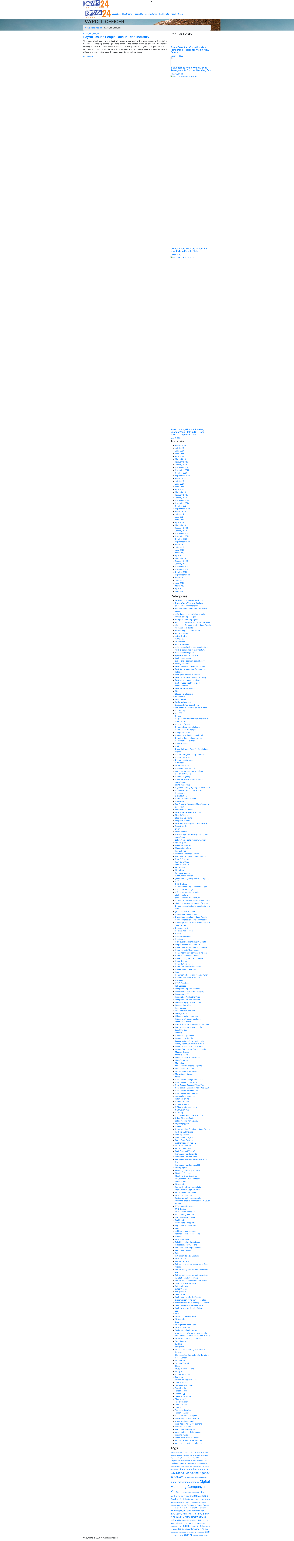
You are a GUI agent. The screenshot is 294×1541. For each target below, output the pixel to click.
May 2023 (179, 716)
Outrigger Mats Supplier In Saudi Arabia (192, 1292)
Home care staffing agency (187, 1113)
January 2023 (181, 727)
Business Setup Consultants (187, 868)
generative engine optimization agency (192, 1041)
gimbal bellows (181, 1058)
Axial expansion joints (184, 815)
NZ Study (179, 1275)
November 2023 (182, 699)
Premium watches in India (186, 1355)
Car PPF (178, 876)
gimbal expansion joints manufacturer (191, 1066)
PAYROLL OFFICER (91, 34)
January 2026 (181, 627)
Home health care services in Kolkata (191, 1116)
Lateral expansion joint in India (188, 1190)
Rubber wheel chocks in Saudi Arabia (191, 1443)
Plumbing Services (183, 1336)
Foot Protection (182, 1027)
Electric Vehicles (182, 978)
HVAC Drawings (182, 1146)
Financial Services (183, 1008)
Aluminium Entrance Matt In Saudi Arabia (193, 788)
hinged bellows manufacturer (187, 1107)
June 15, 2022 (177, 237)
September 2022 (182, 738)
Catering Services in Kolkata (187, 890)
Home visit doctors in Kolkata (188, 1129)
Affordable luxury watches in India (190, 777)
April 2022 (179, 751)
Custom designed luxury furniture (189, 917)
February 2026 (181, 625)
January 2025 (181, 660)
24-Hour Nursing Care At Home (189, 763)
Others (180, 14)
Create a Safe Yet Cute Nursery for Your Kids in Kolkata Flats (189, 412)
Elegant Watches (182, 983)
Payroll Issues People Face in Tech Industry (116, 37)
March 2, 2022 (177, 417)
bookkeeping (181, 862)
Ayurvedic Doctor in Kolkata (187, 818)
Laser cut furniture (183, 1184)
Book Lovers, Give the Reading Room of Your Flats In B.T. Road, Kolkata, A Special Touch (188, 595)
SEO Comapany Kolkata (185, 1479)
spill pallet (179, 1510)
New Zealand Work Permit (186, 1256)
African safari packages (185, 780)
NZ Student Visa (182, 1273)
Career (178, 879)
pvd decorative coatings (185, 1380)
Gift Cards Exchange (184, 1052)
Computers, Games (183, 895)
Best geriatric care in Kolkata (187, 837)
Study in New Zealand (184, 1532)
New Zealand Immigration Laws (188, 1242)
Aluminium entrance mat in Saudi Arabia (192, 785)
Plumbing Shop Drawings (186, 1339)
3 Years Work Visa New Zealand (189, 766)
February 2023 (181, 724)
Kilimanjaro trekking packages (188, 1182)
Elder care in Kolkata (184, 972)
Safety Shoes (181, 1452)
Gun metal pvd (181, 1091)
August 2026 (180, 608)
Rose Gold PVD (181, 1421)
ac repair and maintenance (186, 769)
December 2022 (182, 729)
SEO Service (180, 1482)
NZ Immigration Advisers (186, 1270)
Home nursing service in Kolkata (189, 1121)
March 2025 (180, 655)
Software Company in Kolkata (188, 1501)
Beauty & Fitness (182, 826)
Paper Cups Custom (184, 1303)
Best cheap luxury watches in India (190, 829)
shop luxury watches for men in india (191, 1496)
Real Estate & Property (185, 1386)
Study (177, 1529)
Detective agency (182, 939)
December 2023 (182, 696)
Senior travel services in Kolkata (189, 1471)
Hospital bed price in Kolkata (187, 1140)
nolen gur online (182, 1262)
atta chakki (180, 804)
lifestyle (178, 1196)
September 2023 (182, 705)
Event (177, 992)
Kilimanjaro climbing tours (186, 1179)
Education (116, 14)
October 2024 (181, 669)
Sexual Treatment (182, 1490)
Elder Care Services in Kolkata (188, 975)
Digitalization (181, 959)
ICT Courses (180, 1149)
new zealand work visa (185, 1259)
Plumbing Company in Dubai (187, 1333)
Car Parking (180, 873)
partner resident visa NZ (185, 1306)
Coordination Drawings (185, 904)
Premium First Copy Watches (187, 1353)
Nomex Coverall (182, 1264)
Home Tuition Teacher (184, 1127)
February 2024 (181, 691)
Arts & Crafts (181, 799)
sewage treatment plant (185, 1487)
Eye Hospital (180, 1005)
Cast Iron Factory (182, 887)
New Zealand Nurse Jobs (186, 1245)
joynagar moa (181, 1176)
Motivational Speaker (184, 1237)
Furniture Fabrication (184, 1039)
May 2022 (179, 749)
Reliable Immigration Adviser (187, 1405)
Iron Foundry (180, 1171)
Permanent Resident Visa (186, 1319)
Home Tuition (181, 1124)
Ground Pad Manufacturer (186, 1077)
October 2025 (181, 636)
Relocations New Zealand (186, 1408)
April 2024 (179, 685)
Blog (177, 854)
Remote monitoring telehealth (188, 1410)
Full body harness (182, 1036)
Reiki (177, 1391)
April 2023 (179, 718)
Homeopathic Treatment (185, 1132)
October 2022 (181, 735)
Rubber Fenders (182, 1424)
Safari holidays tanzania (185, 1446)
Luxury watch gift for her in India (189, 1204)
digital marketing (182, 948)
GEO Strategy (181, 1047)
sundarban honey (182, 1537)
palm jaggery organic (184, 1300)
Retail (173, 14)
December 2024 (182, 663)
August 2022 (180, 740)
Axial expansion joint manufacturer (190, 813)
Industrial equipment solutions (188, 1165)
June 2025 (179, 647)
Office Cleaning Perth (184, 1281)
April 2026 (179, 619)
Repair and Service (183, 1413)
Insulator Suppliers (183, 1168)
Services (178, 1485)
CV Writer (179, 926)
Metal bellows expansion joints (188, 1229)
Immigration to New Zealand (187, 1162)
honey (177, 1135)
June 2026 (179, 614)
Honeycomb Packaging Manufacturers (191, 1138)
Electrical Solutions (183, 981)
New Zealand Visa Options (186, 1253)
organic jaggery (182, 1286)
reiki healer (180, 1399)
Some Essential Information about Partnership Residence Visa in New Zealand (190, 213)
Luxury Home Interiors (184, 1201)
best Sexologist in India (185, 851)
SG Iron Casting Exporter (186, 1493)
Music (177, 1240)
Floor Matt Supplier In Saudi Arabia (190, 1019)
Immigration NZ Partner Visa (187, 1160)
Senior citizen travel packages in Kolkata (193, 1465)
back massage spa (183, 821)
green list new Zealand (185, 1074)
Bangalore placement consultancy (190, 824)
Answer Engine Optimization (187, 793)
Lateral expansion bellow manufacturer (192, 1187)
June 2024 (179, 680)
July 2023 (179, 710)
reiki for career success (185, 1394)
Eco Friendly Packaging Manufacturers (192, 967)
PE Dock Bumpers (183, 1311)
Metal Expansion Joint (184, 1231)
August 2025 (180, 641)
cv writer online (182, 928)
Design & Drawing (183, 937)
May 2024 (179, 682)
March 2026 (180, 622)
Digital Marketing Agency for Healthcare (192, 950)
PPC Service (180, 1347)
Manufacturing (151, 14)
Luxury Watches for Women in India (190, 1212)
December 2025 (182, 630)
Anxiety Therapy (182, 796)
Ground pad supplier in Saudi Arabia (191, 1080)
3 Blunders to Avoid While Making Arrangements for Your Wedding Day (191, 232)
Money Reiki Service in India (187, 1234)
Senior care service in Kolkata (188, 1460)
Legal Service (181, 1193)
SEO (177, 1476)
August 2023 (180, 707)
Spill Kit (178, 1507)
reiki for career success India (187, 1397)
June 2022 (179, 746)
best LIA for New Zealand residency (190, 840)
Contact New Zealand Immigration (190, 898)
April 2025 (179, 652)
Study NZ (179, 1534)
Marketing (179, 1226)
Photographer (181, 1330)
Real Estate (164, 14)
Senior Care (180, 1457)
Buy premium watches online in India (191, 870)
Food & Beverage (182, 1022)
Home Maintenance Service (187, 1118)
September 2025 (182, 638)
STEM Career (181, 1521)
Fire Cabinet (180, 1014)
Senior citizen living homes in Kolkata (191, 1463)
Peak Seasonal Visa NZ (185, 1314)
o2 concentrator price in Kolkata (189, 1278)
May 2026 (179, 616)
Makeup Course (182, 1215)
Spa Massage (181, 1504)
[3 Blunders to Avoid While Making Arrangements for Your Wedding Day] (176, 224)
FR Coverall (180, 1030)
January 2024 (181, 694)
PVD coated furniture (184, 1369)
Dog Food (179, 964)
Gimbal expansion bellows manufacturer (192, 1063)
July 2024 (179, 677)
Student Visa (180, 1523)
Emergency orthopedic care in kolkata (192, 986)
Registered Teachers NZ (185, 1388)
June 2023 (179, 713)
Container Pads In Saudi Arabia (188, 901)
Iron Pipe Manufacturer (185, 1173)
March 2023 (180, 721)
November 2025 (182, 633)
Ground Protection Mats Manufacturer (191, 1083)
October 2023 (181, 702)
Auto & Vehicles (182, 807)
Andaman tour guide (184, 791)
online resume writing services (188, 1284)
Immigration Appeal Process (187, 1151)
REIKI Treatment (182, 1402)
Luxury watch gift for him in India (189, 1207)
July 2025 (179, 644)
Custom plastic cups (184, 923)
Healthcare (127, 14)
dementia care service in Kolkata (189, 934)
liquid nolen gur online (184, 1198)
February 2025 (181, 658)
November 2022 (182, 732)
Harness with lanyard (184, 1094)
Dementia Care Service (185, 931)
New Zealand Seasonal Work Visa (189, 1248)
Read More (88, 56)
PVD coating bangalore (185, 1375)
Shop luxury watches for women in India (192, 1499)
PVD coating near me (184, 1377)
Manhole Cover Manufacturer (188, 1220)
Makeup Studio (181, 1218)
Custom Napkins (182, 920)
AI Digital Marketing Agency (187, 782)
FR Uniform (180, 1033)
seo (176, 1474)
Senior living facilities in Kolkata (189, 1468)
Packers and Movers (184, 1295)
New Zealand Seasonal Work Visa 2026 (192, 1251)
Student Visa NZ (182, 1526)
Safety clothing (181, 1449)
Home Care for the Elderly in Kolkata (191, 1110)
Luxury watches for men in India (189, 1209)
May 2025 (179, 649)
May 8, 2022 (176, 601)
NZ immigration (182, 1267)
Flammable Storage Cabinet (187, 1016)
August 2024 (180, 674)
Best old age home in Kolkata (188, 843)
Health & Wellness (183, 1099)
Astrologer (179, 802)
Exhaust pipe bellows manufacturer (190, 1003)
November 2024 (182, 666)
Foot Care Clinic (182, 1025)
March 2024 (180, 688)
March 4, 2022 (177, 219)
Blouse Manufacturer (184, 857)
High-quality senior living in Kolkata (190, 1105)
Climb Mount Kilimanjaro (185, 893)
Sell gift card (180, 1454)
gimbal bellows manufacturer (187, 1061)
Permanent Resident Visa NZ (187, 1328)
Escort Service (181, 989)
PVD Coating (180, 1372)
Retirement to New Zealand (187, 1419)
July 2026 (179, 611)
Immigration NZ (182, 1157)
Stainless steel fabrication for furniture (192, 1518)
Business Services (183, 865)
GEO (177, 1044)
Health (178, 1096)
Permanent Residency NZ (186, 1317)
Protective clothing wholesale (188, 1361)
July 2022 (179, 743)
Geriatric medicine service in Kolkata (191, 1050)
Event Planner (181, 994)
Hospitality (138, 14)
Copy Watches (181, 906)
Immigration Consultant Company (189, 1154)
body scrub (180, 859)
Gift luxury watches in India (187, 1055)
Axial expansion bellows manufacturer (191, 810)
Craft (177, 909)
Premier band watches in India (188, 1350)
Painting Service (182, 1297)
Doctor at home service (185, 961)
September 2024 (182, 671)
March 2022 (180, 754)
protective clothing (183, 1358)
